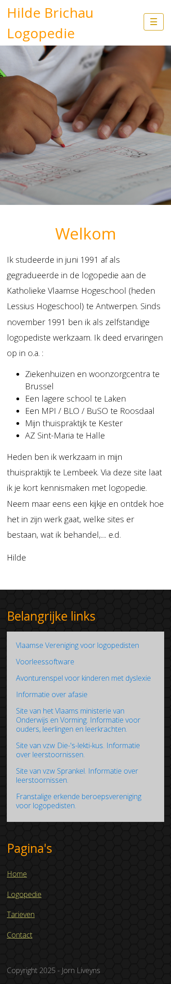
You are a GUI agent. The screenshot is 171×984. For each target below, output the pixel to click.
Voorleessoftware (45, 662)
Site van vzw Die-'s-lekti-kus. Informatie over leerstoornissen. (78, 750)
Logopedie (24, 894)
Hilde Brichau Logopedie (50, 22)
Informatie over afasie (52, 694)
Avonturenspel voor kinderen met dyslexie (83, 678)
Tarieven (21, 914)
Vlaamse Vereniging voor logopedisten (77, 645)
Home (17, 874)
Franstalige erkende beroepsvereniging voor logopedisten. (78, 801)
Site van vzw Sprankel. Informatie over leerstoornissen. (77, 775)
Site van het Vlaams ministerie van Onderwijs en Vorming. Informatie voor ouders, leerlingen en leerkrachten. (78, 720)
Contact (19, 935)
